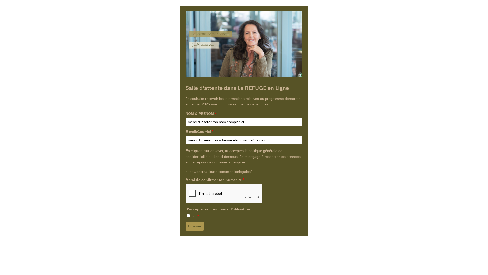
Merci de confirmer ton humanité (215, 180)
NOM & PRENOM (201, 114)
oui (195, 216)
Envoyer (194, 226)
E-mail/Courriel (199, 132)
